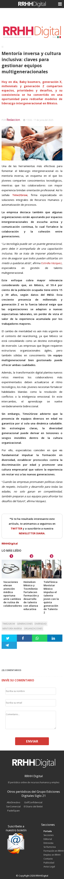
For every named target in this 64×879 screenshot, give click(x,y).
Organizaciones (33, 628)
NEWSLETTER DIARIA (32, 533)
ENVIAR (32, 741)
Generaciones (25, 623)
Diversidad (41, 623)
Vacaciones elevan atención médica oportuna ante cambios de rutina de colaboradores (12, 593)
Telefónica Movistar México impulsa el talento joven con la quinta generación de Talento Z (51, 597)
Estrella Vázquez (51, 263)
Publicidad (49, 862)
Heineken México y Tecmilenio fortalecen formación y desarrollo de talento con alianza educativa (31, 595)
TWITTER (17, 528)
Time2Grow (8, 623)
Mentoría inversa (12, 628)
